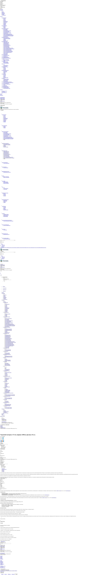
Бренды (3, 12)
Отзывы (3, 14)
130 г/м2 (5, 75)
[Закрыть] (1, 275)
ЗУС (4, 64)
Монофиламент (6, 21)
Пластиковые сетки (4, 41)
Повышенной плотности (7, 38)
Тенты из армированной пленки (8, 34)
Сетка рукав (3, 84)
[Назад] (4, 278)
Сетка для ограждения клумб (7, 49)
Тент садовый (5, 29)
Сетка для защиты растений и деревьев (9, 48)
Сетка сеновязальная (5, 54)
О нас (2, 11)
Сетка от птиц (5, 53)
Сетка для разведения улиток (7, 50)
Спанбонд (3, 78)
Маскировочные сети (5, 86)
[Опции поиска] (1, 241)
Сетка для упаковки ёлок (5, 83)
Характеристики (4, 469)
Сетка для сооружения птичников (8, 51)
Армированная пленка (5, 66)
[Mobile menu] (1, 259)
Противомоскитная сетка (7, 45)
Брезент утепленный (6, 60)
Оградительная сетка (6, 44)
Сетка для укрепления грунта (8, 52)
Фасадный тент (6, 36)
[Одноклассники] (2, 441)
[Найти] (3, 242)
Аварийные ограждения (5, 37)
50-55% (4, 27)
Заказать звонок (3, 99)
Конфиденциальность (3, 570)
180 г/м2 (5, 69)
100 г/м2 (5, 20)
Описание (3, 468)
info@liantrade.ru (2, 97)
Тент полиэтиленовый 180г (7, 32)
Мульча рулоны (6, 80)
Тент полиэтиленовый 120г (7, 30)
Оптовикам (3, 91)
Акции (1, 556)
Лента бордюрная (6, 43)
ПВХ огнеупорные (6, 63)
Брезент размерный (6, 59)
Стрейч (4, 73)
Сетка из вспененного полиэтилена (8, 82)
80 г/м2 (4, 67)
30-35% (4, 26)
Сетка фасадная (4, 17)
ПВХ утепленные (6, 62)
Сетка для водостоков (6, 47)
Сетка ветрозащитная (6, 46)
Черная (4, 72)
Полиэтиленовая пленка (5, 70)
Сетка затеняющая (4, 25)
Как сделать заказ (4, 92)
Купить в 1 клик (2, 445)
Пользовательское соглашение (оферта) (11, 570)
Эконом (5, 39)
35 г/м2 (4, 18)
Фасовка (5, 24)
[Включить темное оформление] (1, 106)
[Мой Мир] (3, 441)
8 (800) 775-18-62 (58, 490)
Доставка (3, 470)
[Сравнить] (2, 439)
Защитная (5, 23)
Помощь (1, 564)
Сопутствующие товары (5, 87)
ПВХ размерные (6, 61)
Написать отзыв (2, 521)
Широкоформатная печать (5, 57)
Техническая (5, 71)
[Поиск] (1, 270)
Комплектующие (6, 77)
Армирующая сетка (6, 42)
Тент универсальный (6, 31)
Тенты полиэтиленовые (5, 28)
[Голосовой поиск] (1, 242)
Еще (4, 139)
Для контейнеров (6, 65)
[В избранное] (2, 437)
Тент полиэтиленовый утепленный (8, 35)
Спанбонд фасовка (6, 79)
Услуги (1, 558)
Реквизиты (1, 561)
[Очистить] (14, 240)
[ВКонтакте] (1, 441)
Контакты (3, 13)
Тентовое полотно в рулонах (7, 33)
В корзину (2, 443)
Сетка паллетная (6, 56)
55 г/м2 (4, 19)
